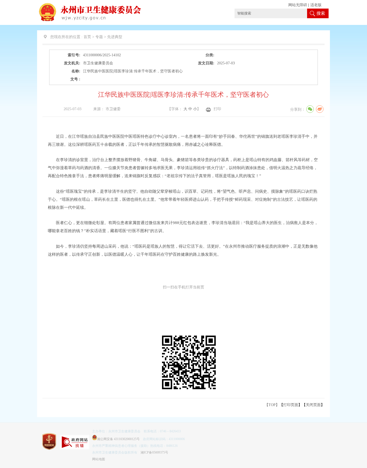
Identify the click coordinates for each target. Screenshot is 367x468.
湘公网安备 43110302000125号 (118, 439)
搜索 (320, 13)
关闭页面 (313, 405)
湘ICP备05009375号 (154, 452)
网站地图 (98, 459)
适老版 (316, 5)
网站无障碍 (297, 5)
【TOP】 (272, 405)
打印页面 (290, 405)
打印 (217, 109)
